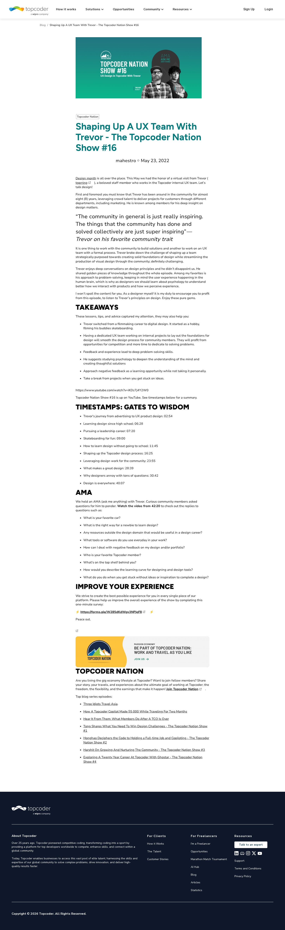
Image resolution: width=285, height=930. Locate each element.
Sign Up (249, 9)
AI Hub (195, 867)
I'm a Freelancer (200, 844)
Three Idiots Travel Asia (100, 704)
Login (269, 9)
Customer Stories (157, 859)
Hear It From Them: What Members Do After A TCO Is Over (126, 719)
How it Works (155, 844)
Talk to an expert (251, 845)
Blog (43, 25)
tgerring (81, 183)
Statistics (196, 890)
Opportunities (123, 9)
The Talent (154, 851)
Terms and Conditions (247, 868)
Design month (86, 178)
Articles (195, 882)
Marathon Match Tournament (209, 859)
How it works (66, 9)
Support (239, 861)
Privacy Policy (242, 876)
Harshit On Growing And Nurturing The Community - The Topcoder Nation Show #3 (144, 750)
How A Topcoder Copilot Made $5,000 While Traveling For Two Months (135, 711)
